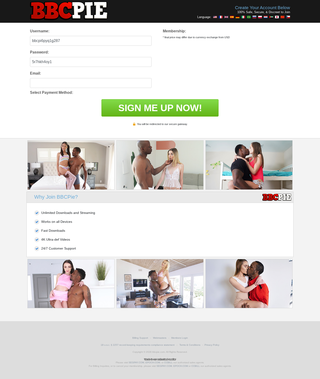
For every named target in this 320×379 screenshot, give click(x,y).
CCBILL (168, 362)
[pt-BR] (249, 17)
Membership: (174, 31)
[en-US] (215, 17)
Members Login (179, 338)
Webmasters (159, 338)
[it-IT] (243, 17)
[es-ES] (232, 17)
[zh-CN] (282, 17)
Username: (39, 31)
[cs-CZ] (288, 17)
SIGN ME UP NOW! (160, 108)
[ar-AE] (271, 17)
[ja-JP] (277, 17)
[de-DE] (237, 17)
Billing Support (140, 338)
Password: (39, 52)
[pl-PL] (260, 17)
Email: (35, 73)
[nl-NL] (266, 17)
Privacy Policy (212, 345)
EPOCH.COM (152, 362)
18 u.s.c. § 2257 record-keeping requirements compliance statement (138, 345)
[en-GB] (226, 17)
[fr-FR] (221, 17)
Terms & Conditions (189, 345)
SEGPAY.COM (136, 362)
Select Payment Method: (51, 93)
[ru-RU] (254, 17)
